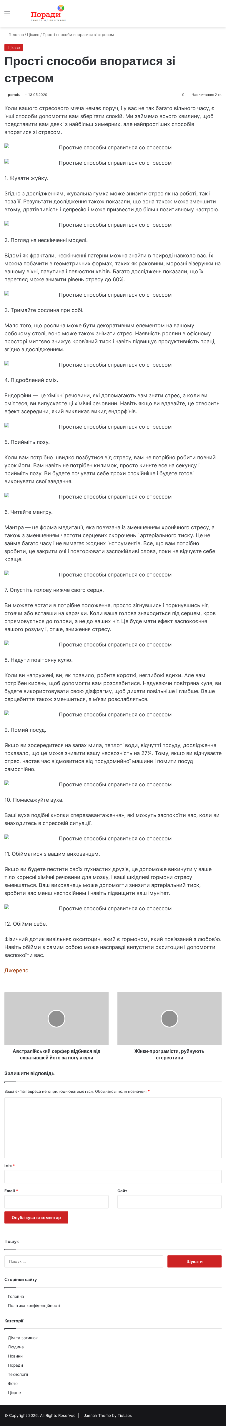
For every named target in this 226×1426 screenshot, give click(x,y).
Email (11, 1190)
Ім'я (9, 1165)
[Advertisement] (113, 71)
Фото (13, 1383)
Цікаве (14, 1392)
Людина (16, 1347)
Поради (15, 1365)
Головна (16, 1296)
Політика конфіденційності (34, 1305)
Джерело (16, 970)
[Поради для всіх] (47, 13)
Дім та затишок (23, 1337)
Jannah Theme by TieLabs (108, 1415)
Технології (18, 1374)
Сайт (122, 1190)
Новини (15, 1356)
